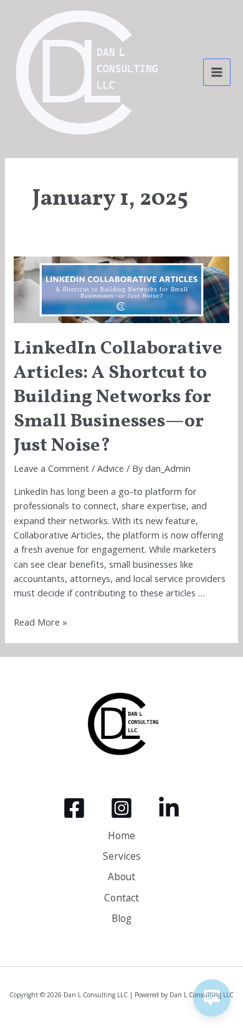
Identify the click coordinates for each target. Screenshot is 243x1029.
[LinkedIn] (169, 808)
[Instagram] (121, 808)
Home (121, 835)
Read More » (40, 622)
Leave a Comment (51, 468)
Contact (121, 897)
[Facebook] (74, 808)
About (121, 876)
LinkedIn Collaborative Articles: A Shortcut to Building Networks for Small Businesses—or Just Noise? (118, 397)
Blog (121, 918)
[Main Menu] (217, 72)
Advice (110, 468)
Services (122, 856)
